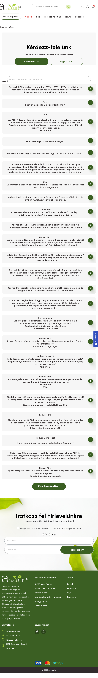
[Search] (68, 7)
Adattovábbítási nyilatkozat (48, 597)
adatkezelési (40, 528)
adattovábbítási (60, 528)
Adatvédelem (41, 593)
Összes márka (7, 27)
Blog (38, 16)
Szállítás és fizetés (43, 584)
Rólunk (68, 16)
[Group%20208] (43, 631)
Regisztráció (66, 61)
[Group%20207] (37, 631)
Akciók (28, 16)
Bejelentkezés (31, 61)
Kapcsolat (80, 16)
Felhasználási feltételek (45, 588)
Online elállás (41, 606)
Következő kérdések (49, 486)
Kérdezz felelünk (52, 16)
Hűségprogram (41, 601)
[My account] (87, 7)
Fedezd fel (72, 597)
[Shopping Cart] (93, 6)
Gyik (69, 593)
